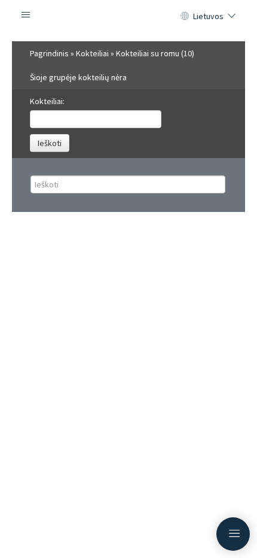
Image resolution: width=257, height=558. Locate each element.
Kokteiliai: (47, 101)
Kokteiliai (92, 53)
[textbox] (95, 119)
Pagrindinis (49, 53)
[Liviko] (128, 20)
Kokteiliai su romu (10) (155, 53)
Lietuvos (208, 16)
